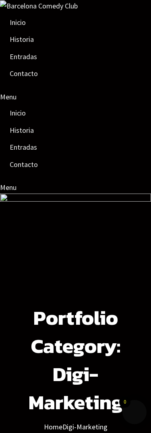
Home (53, 426)
